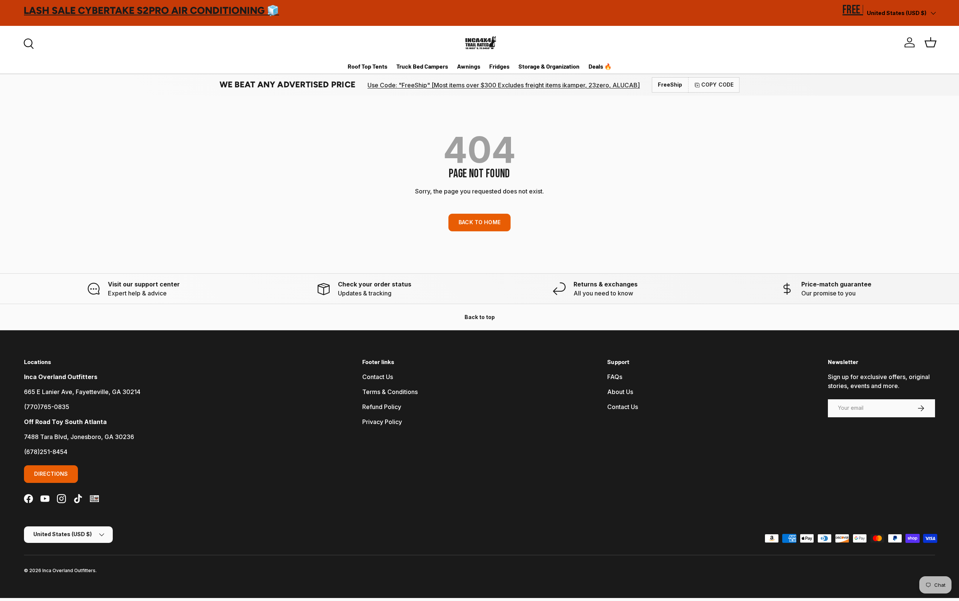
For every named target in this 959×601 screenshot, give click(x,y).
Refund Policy (381, 407)
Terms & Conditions (390, 392)
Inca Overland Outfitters (69, 570)
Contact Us (377, 377)
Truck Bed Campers (422, 66)
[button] (930, 42)
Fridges (499, 66)
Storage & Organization (549, 66)
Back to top (480, 317)
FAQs (614, 377)
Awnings (468, 66)
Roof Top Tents (367, 66)
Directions (51, 474)
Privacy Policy (382, 422)
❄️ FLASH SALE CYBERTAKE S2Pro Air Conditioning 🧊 (162, 10)
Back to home (479, 222)
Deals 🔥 (600, 66)
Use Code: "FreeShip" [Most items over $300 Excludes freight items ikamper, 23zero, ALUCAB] (503, 85)
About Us (620, 392)
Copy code (717, 84)
